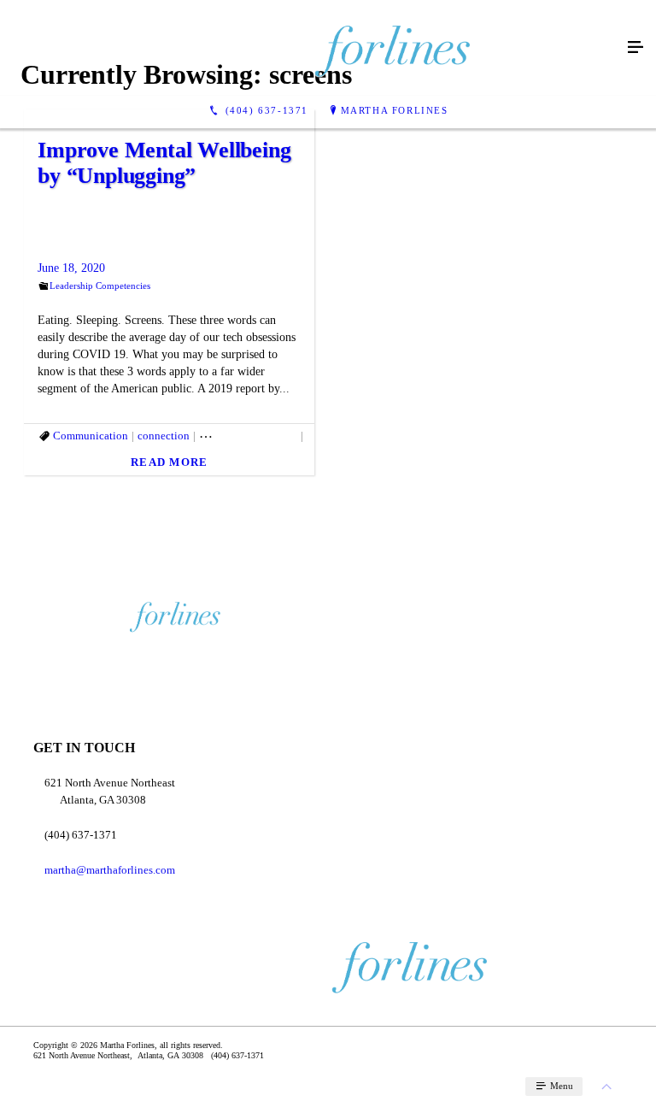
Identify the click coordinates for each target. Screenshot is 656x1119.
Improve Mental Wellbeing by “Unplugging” (164, 163)
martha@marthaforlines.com (109, 869)
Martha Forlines (394, 110)
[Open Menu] (635, 48)
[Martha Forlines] (311, 48)
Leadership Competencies (100, 285)
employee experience (248, 435)
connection (164, 435)
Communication (90, 435)
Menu (560, 1086)
